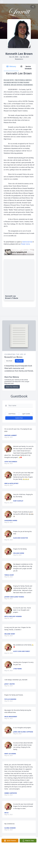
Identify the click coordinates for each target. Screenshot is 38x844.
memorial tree (27, 242)
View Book (9, 361)
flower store (25, 244)
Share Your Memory (12, 387)
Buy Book (19, 361)
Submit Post (19, 418)
